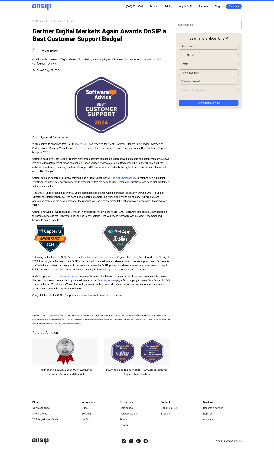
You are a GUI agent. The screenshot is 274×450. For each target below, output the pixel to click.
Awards (71, 21)
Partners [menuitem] (203, 6)
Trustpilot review (106, 280)
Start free (234, 6)
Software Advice (100, 167)
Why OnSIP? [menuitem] (185, 6)
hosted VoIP (81, 144)
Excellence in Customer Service (98, 257)
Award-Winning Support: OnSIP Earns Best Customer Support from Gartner (137, 372)
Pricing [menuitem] (168, 6)
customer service (65, 276)
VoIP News (39, 21)
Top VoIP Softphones (123, 177)
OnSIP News (56, 21)
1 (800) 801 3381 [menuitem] (133, 6)
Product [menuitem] (154, 6)
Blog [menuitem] (217, 6)
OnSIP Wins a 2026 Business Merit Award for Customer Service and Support (65, 372)
